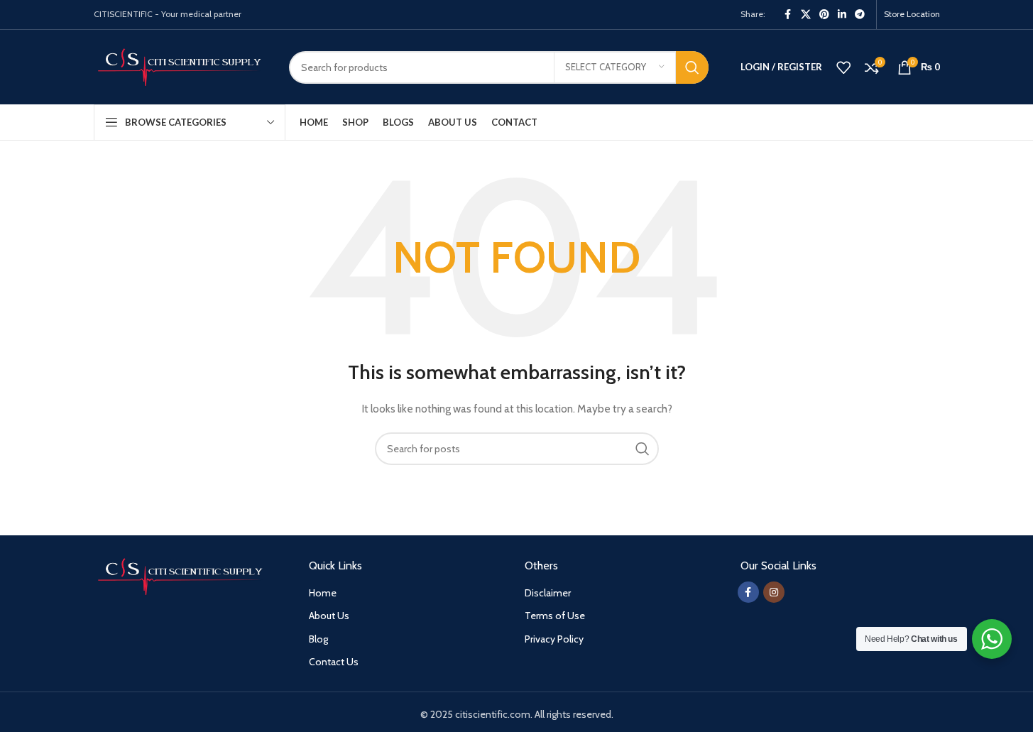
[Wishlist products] (843, 67)
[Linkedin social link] (842, 14)
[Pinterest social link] (824, 14)
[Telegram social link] (860, 14)
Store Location (912, 14)
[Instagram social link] (774, 592)
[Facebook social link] (788, 14)
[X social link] (806, 14)
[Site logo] (181, 66)
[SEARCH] (692, 67)
